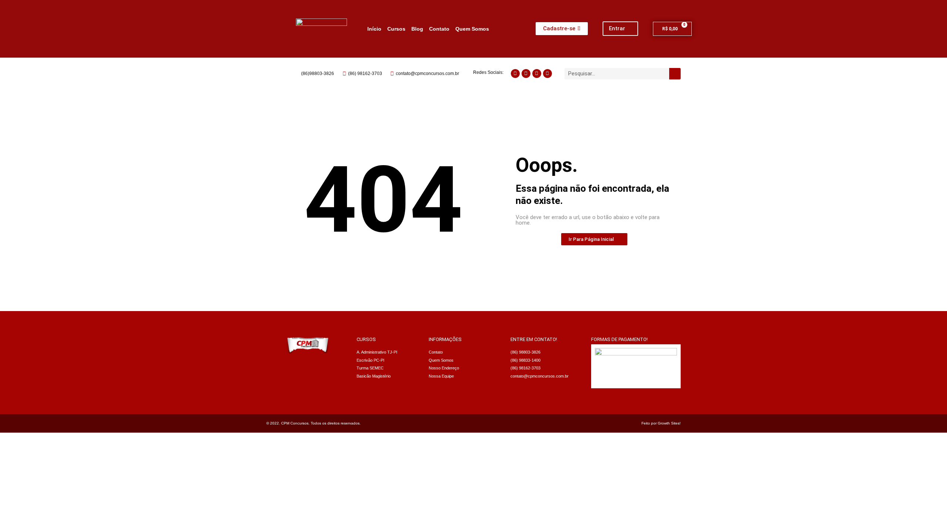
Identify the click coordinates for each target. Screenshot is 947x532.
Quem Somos (472, 29)
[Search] (675, 73)
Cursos (396, 29)
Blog (417, 29)
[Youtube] (536, 73)
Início (374, 29)
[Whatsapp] (526, 73)
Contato (439, 29)
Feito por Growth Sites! (661, 423)
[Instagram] (515, 73)
